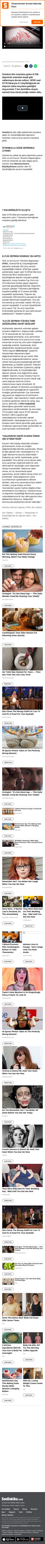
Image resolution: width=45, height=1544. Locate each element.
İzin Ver (37, 22)
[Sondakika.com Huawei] (36, 1539)
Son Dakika (6, 1509)
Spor (3, 1512)
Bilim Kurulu (22, 351)
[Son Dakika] (22, 1498)
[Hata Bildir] (17, 1534)
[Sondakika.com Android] (22, 1539)
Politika (29, 1512)
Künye (22, 1505)
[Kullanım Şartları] (7, 1531)
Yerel (21, 1512)
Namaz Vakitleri (7, 1515)
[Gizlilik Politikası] (19, 1531)
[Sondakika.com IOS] (8, 1539)
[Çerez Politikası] (8, 1532)
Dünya (24, 1509)
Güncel (16, 1509)
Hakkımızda (5, 1505)
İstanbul (6, 132)
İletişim (17, 1505)
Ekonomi (34, 1509)
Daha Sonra (24, 22)
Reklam (12, 1505)
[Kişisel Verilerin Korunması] (23, 1532)
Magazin (12, 1512)
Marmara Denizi (21, 164)
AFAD (4, 263)
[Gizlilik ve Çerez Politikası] (34, 1531)
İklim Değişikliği (27, 403)
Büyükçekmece (9, 166)
